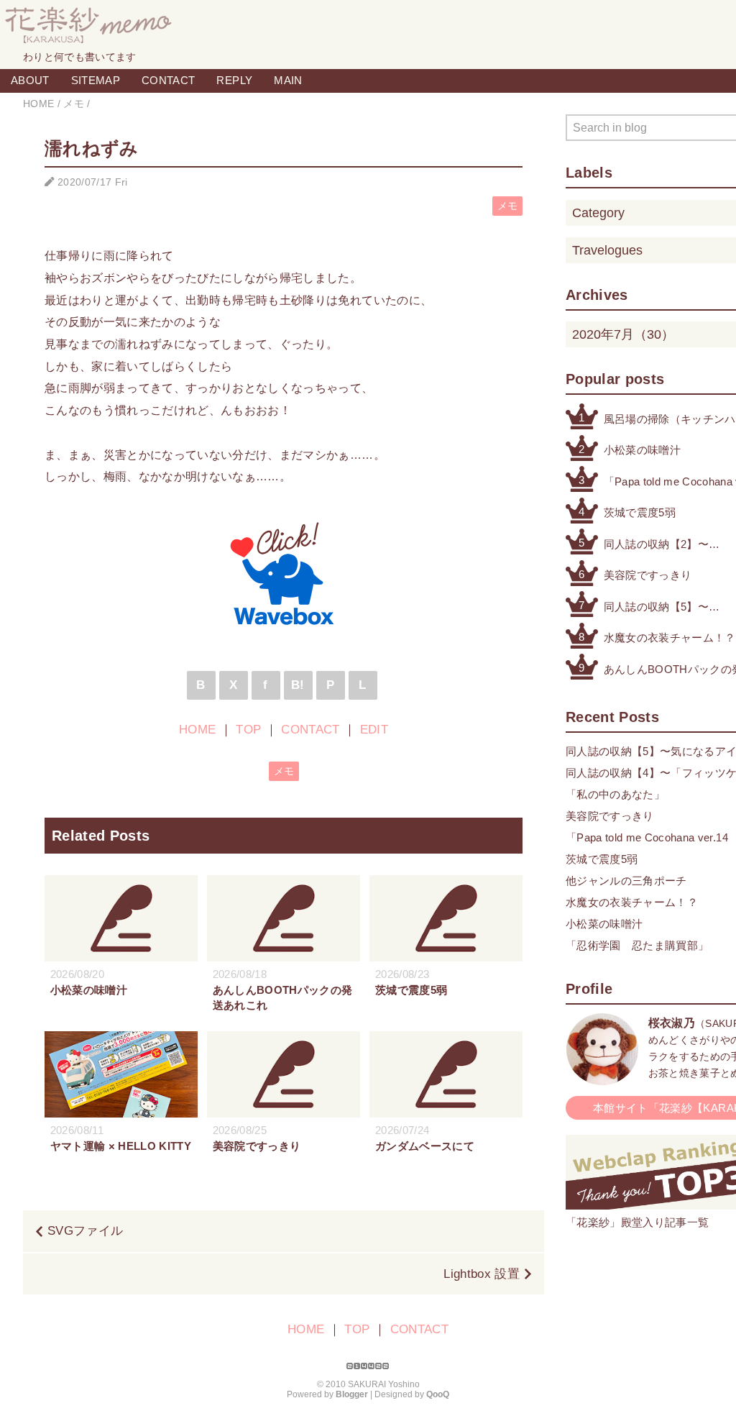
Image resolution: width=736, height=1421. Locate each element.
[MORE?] (602, 1078)
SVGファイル (85, 1231)
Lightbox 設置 (481, 1274)
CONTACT (168, 80)
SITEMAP (95, 80)
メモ (507, 206)
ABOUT (30, 80)
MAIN (288, 80)
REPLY (234, 80)
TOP (248, 729)
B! (298, 685)
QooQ (437, 1394)
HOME (197, 729)
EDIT (374, 729)
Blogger (352, 1394)
